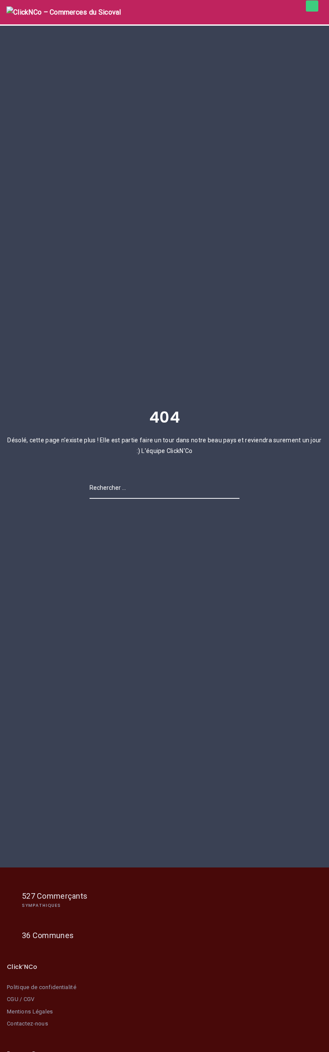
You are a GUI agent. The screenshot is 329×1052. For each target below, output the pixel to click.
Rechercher (226, 487)
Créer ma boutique (312, 6)
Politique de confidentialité (41, 987)
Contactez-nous (27, 1023)
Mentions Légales (30, 1011)
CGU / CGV (21, 999)
